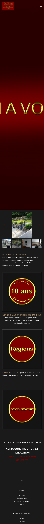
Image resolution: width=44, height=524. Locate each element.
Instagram (22, 518)
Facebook (22, 521)
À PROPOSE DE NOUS (22, 501)
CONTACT (22, 504)
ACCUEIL (22, 495)
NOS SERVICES (22, 498)
